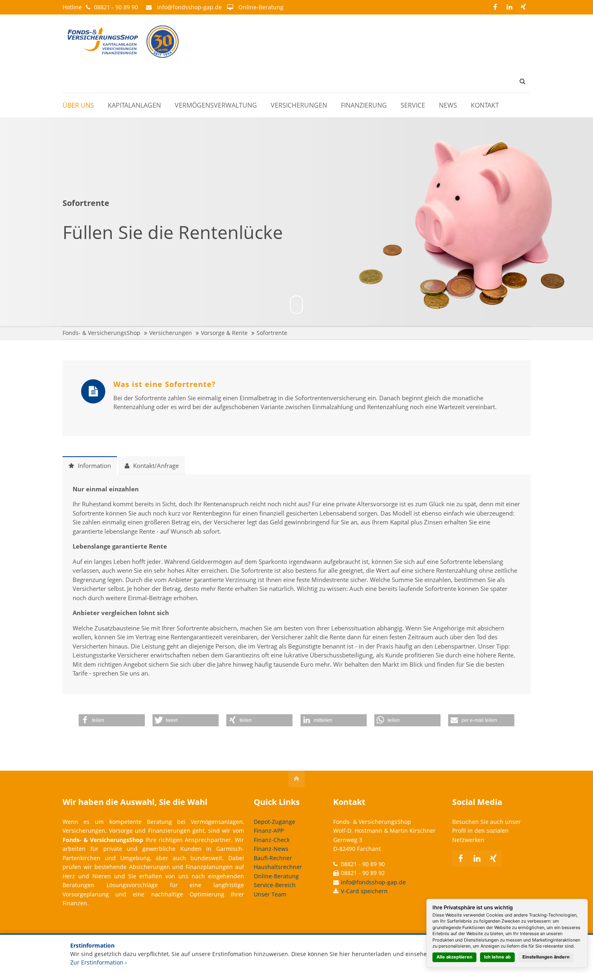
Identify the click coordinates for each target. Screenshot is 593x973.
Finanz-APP (269, 830)
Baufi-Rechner (273, 858)
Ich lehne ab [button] (497, 957)
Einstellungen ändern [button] (546, 957)
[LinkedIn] (509, 7)
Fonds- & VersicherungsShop (101, 333)
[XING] (523, 7)
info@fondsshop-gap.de (189, 7)
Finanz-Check (272, 840)
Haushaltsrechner (278, 867)
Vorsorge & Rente (224, 333)
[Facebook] (495, 7)
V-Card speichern (364, 891)
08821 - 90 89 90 (116, 7)
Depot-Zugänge (274, 821)
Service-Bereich (275, 885)
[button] (112, 720)
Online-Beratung (261, 7)
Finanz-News (271, 848)
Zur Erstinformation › (98, 962)
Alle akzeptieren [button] (454, 957)
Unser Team (270, 894)
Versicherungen (170, 333)
